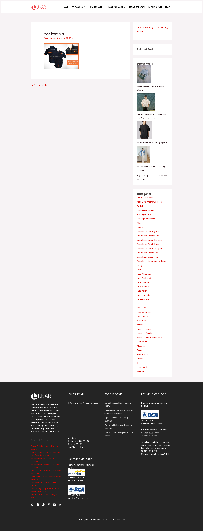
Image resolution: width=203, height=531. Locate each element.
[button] (103, 7)
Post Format (142, 354)
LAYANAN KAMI (95, 7)
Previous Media (39, 85)
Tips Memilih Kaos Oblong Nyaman (152, 142)
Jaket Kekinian (143, 286)
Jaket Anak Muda (144, 278)
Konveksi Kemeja (144, 333)
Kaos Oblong (142, 316)
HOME (65, 7)
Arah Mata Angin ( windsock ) (150, 202)
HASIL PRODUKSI (115, 7)
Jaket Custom (143, 282)
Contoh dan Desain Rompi (148, 244)
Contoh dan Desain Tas (147, 252)
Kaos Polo (141, 320)
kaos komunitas (144, 312)
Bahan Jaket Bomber (146, 210)
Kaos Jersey (142, 307)
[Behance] (60, 504)
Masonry (141, 346)
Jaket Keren (142, 291)
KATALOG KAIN (155, 7)
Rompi (140, 358)
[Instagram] (49, 504)
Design (140, 265)
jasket (139, 303)
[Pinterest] (54, 504)
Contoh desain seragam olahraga (151, 261)
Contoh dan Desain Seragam (149, 248)
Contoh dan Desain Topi (147, 257)
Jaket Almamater (144, 274)
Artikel (140, 206)
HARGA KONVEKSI (137, 7)
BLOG (167, 7)
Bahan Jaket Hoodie (145, 214)
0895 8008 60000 (151, 432)
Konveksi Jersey (144, 329)
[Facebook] (38, 504)
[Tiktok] (43, 504)
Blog (139, 223)
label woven (142, 341)
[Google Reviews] (32, 504)
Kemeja (140, 324)
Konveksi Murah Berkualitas (149, 337)
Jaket (139, 269)
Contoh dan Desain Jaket (148, 231)
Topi (139, 363)
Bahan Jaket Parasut (146, 218)
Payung (140, 350)
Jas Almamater (143, 299)
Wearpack (141, 371)
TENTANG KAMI (78, 7)
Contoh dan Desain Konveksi (149, 240)
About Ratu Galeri (145, 197)
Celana (140, 227)
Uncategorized (143, 367)
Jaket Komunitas (144, 295)
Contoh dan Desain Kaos (148, 235)
